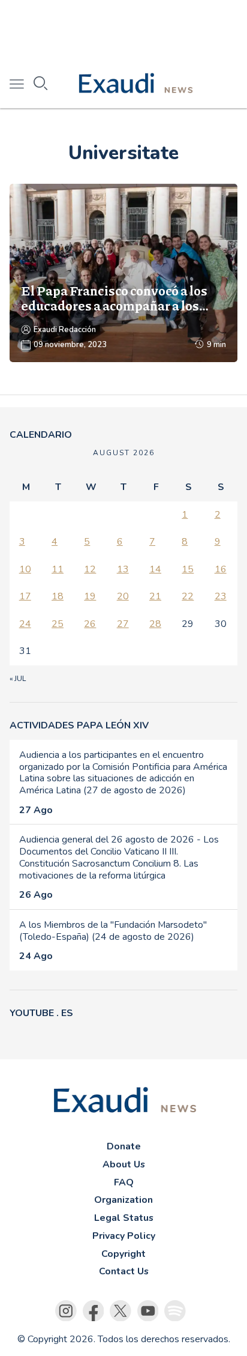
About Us (124, 1164)
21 (155, 596)
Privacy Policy (123, 1235)
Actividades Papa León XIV (79, 725)
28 (155, 624)
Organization (123, 1199)
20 (123, 596)
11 (58, 569)
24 (25, 624)
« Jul (18, 678)
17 (25, 596)
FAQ (124, 1182)
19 (90, 596)
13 (123, 569)
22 (188, 596)
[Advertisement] (123, 30)
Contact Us (124, 1271)
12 (90, 569)
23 (221, 596)
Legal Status (123, 1217)
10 (25, 569)
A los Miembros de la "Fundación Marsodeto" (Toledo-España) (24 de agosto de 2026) (113, 930)
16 (221, 569)
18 (58, 596)
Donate (124, 1146)
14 (155, 569)
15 (188, 569)
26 (90, 624)
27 (123, 624)
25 (58, 624)
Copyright (123, 1254)
